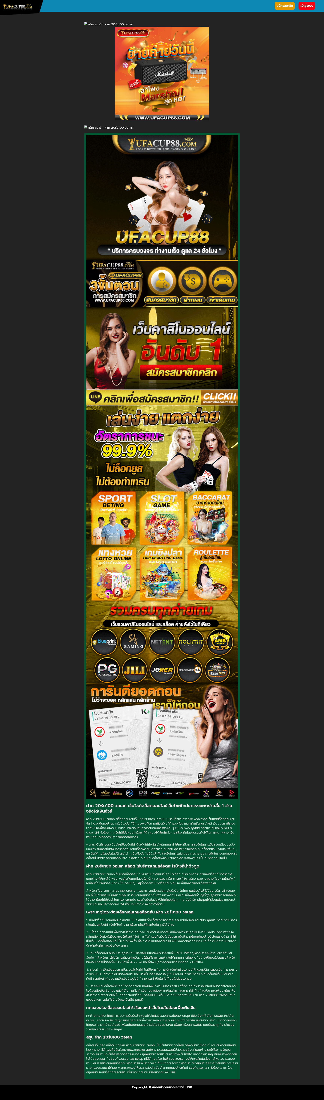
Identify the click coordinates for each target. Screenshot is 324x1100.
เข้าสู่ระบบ (306, 6)
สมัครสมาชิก (285, 6)
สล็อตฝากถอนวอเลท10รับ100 (172, 1087)
